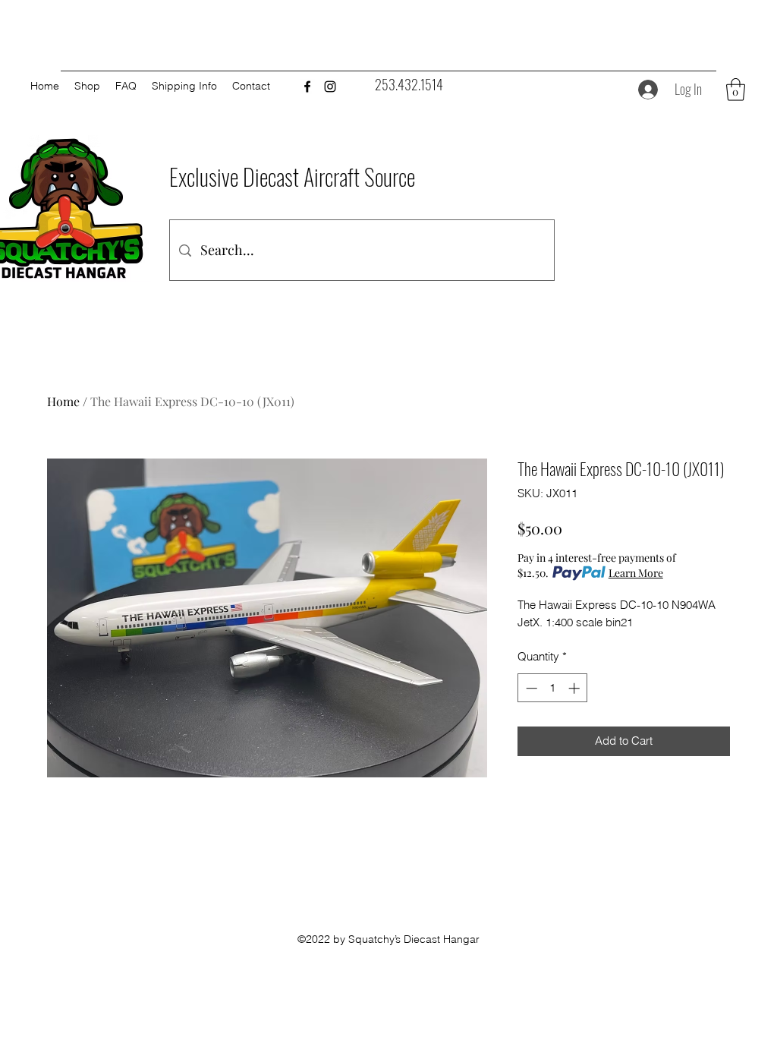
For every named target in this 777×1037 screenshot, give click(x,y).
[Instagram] (330, 86)
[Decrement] (530, 688)
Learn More (636, 573)
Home (63, 401)
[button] (735, 89)
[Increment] (575, 688)
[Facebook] (307, 86)
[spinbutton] (552, 688)
